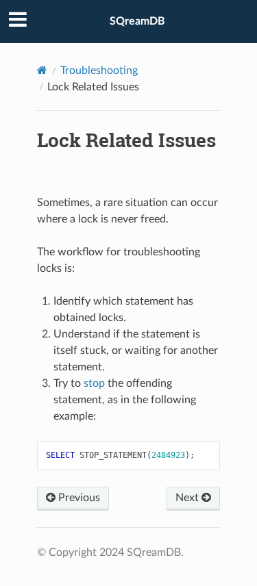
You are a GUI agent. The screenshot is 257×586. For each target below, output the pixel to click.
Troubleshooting (99, 70)
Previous (78, 497)
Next (188, 497)
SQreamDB (137, 21)
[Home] (42, 70)
